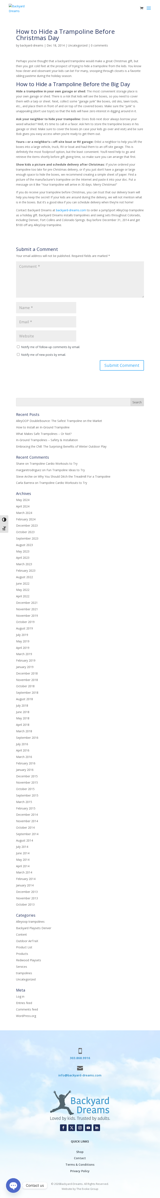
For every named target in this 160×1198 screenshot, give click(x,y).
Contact (80, 1158)
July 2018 (22, 705)
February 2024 (25, 519)
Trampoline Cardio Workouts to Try (54, 464)
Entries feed (24, 1003)
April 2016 (22, 750)
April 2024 (22, 506)
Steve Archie (24, 476)
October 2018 (25, 686)
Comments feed (27, 1009)
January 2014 (25, 885)
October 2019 (25, 622)
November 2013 (27, 898)
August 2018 (24, 699)
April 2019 (22, 648)
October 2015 (25, 789)
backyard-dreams (31, 45)
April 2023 (22, 558)
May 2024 (22, 500)
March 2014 (24, 872)
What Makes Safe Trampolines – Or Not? (43, 434)
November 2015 (27, 782)
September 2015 (27, 795)
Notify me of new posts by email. (43, 355)
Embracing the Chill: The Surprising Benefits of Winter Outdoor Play (61, 446)
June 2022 (22, 583)
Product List (24, 947)
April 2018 (22, 725)
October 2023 (25, 532)
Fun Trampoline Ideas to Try (65, 470)
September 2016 (27, 738)
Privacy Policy (80, 1171)
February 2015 (25, 808)
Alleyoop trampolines (30, 922)
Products (22, 954)
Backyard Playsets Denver (33, 928)
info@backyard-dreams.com (79, 1075)
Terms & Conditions (79, 1165)
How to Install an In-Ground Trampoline (43, 427)
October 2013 (25, 904)
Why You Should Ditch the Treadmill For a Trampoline (74, 476)
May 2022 (22, 590)
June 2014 (22, 853)
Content (21, 934)
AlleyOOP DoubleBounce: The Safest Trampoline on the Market (59, 421)
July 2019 (22, 635)
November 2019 (27, 616)
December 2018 (27, 673)
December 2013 (27, 892)
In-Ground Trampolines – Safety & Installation (47, 440)
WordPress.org (26, 1016)
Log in (20, 996)
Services (21, 967)
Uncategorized (78, 45)
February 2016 (25, 763)
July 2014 (22, 847)
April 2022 (22, 596)
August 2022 (24, 577)
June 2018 (22, 712)
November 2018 (27, 680)
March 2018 (24, 731)
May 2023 (22, 551)
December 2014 (27, 815)
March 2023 (24, 564)
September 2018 (27, 693)
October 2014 (25, 827)
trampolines (24, 973)
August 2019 (24, 628)
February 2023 (25, 571)
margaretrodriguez (28, 470)
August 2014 (24, 840)
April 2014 (22, 866)
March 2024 (24, 513)
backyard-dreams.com (71, 210)
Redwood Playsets (28, 960)
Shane (20, 464)
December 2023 (27, 525)
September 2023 (27, 538)
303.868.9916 (80, 1058)
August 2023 (24, 545)
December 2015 (27, 776)
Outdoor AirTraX (27, 941)
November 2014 (27, 821)
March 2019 (24, 654)
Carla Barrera (25, 483)
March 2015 (24, 802)
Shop (80, 1152)
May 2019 (22, 641)
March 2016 (24, 757)
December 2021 (27, 603)
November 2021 (27, 609)
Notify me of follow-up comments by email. (50, 347)
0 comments (99, 45)
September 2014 (27, 834)
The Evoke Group (87, 1189)
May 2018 (22, 718)
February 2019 (25, 660)
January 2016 (25, 770)
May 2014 (22, 860)
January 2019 (25, 667)
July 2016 (22, 744)
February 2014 (25, 879)
